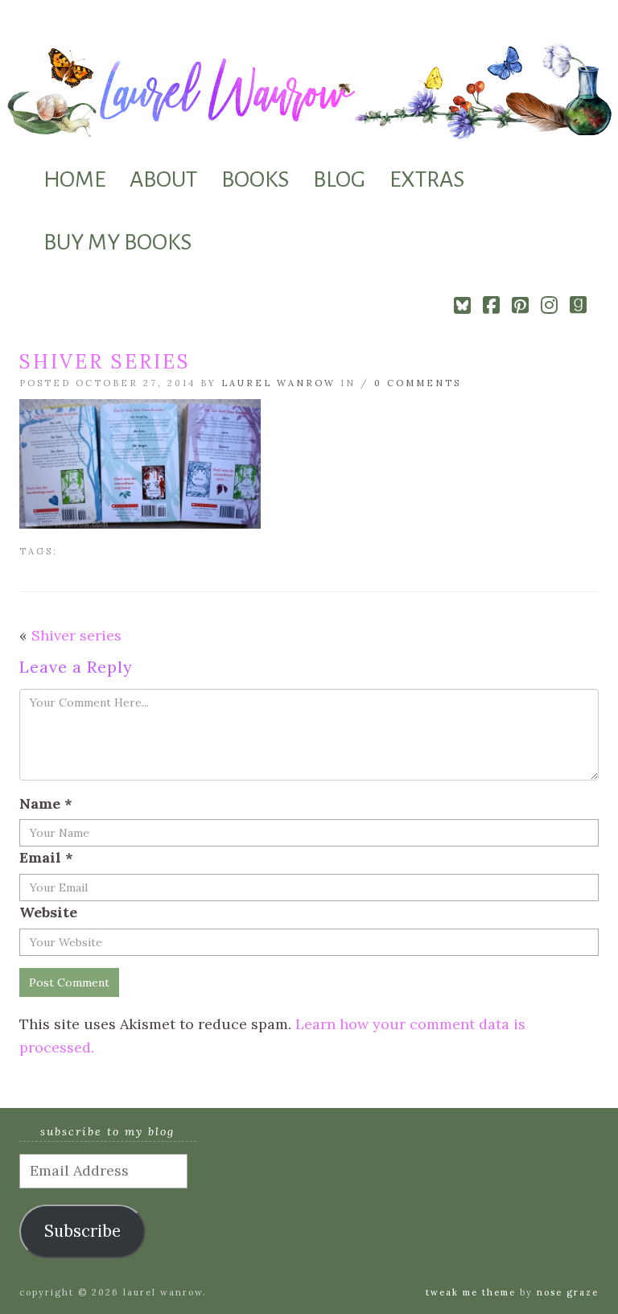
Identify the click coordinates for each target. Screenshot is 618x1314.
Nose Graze (568, 1292)
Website (48, 912)
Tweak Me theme (471, 1292)
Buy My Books (117, 242)
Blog (339, 179)
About (163, 179)
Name (45, 803)
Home (74, 179)
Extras (426, 179)
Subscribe (82, 1231)
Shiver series (76, 635)
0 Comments (417, 383)
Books (255, 179)
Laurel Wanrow (278, 383)
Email (46, 857)
